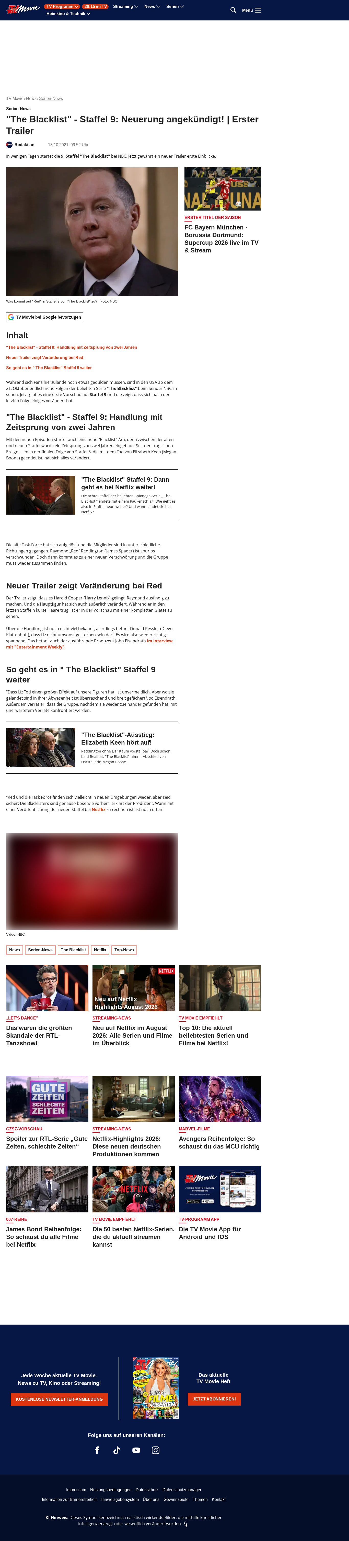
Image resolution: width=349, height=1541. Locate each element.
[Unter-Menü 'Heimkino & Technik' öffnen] (88, 13)
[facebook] (97, 1450)
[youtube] (136, 1450)
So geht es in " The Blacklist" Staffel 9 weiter (49, 368)
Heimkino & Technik (65, 14)
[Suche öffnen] (233, 10)
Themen (200, 1499)
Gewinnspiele (176, 1499)
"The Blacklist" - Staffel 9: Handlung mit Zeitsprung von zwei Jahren (71, 347)
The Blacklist (73, 950)
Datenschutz (147, 1490)
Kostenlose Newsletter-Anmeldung (59, 1399)
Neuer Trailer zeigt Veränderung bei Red (44, 357)
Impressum (76, 1490)
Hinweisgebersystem (120, 1499)
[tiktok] (116, 1450)
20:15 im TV (96, 7)
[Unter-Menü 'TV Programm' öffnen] (76, 6)
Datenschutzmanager (181, 1490)
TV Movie (15, 98)
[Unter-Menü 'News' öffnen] (158, 6)
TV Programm (59, 7)
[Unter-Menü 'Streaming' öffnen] (136, 6)
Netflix (99, 809)
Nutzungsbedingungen (111, 1490)
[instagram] (155, 1450)
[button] (92, 350)
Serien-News (51, 98)
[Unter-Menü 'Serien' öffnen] (182, 6)
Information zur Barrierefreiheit (69, 1499)
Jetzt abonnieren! (214, 1399)
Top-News (124, 950)
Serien (172, 7)
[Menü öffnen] (258, 10)
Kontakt (219, 1499)
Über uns (151, 1499)
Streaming (123, 7)
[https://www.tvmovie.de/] (23, 9)
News (149, 7)
